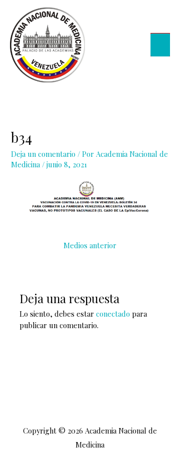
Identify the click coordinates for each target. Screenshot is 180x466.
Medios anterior (90, 245)
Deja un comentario (43, 154)
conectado (113, 314)
